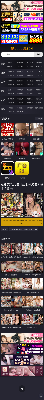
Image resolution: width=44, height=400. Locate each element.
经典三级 (20, 84)
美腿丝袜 (11, 93)
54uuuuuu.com (22, 48)
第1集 (4, 229)
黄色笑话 (30, 102)
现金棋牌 (30, 66)
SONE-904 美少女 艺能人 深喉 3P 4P (24, 229)
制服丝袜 (11, 84)
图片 (3, 91)
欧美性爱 (39, 81)
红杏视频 (11, 111)
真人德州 (20, 63)
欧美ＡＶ (30, 72)
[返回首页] (41, 395)
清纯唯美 (20, 93)
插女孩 (11, 108)
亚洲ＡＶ (11, 72)
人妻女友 (30, 99)
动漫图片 (39, 90)
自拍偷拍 (20, 72)
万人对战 (30, 63)
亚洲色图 (20, 90)
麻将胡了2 (11, 66)
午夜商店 (20, 108)
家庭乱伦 (20, 99)
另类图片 (39, 93)
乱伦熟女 (30, 84)
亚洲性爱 (11, 81)
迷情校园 (11, 102)
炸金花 (20, 66)
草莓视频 (30, 108)
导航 (3, 109)
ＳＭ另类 (39, 75)
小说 (3, 100)
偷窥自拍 (11, 90)
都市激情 (11, 99)
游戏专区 (39, 63)
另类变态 (39, 84)
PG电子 (11, 63)
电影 (3, 82)
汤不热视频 (39, 108)
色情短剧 (20, 111)
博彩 (3, 64)
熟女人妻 (11, 75)
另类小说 (20, 102)
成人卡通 (30, 81)
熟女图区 (30, 93)
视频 (3, 73)
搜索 (38, 54)
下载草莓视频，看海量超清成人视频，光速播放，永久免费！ (22, 221)
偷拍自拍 (20, 81)
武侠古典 (39, 99)
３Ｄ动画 (39, 72)
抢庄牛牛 (39, 66)
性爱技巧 (39, 102)
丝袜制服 (20, 75)
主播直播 (30, 75)
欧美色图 (30, 90)
